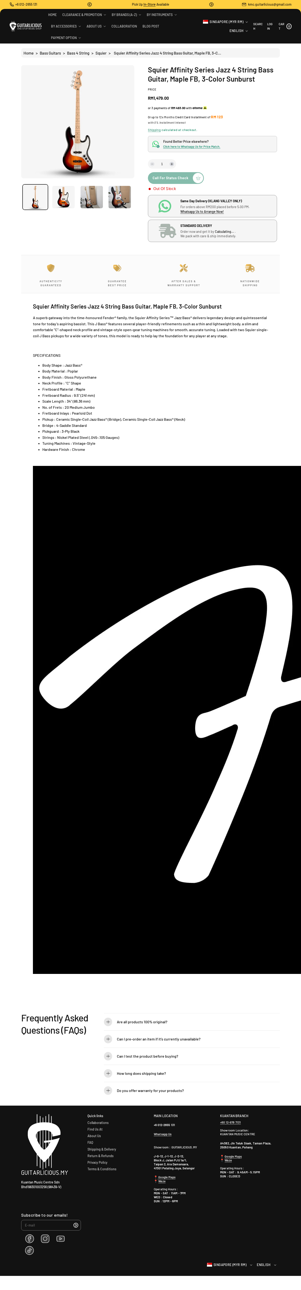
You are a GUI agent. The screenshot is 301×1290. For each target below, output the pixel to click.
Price (152, 89)
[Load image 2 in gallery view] (63, 197)
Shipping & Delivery (101, 1149)
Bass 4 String (78, 53)
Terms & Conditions (101, 1169)
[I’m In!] (76, 1225)
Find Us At (95, 1129)
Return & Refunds (100, 1156)
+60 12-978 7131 (230, 1122)
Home (29, 53)
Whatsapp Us (163, 1134)
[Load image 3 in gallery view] (91, 197)
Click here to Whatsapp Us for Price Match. (191, 146)
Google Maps (166, 1177)
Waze (162, 1181)
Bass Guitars (50, 53)
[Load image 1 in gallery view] (35, 197)
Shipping (154, 130)
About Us (94, 1136)
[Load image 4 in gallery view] (119, 197)
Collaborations (98, 1123)
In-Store (149, 4)
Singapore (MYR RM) (226, 22)
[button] (89, 4)
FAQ (90, 1142)
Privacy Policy (97, 1162)
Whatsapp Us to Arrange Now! (202, 212)
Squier (101, 53)
